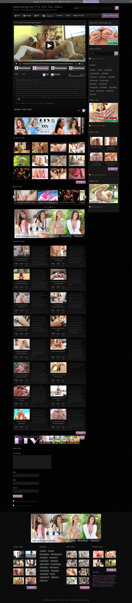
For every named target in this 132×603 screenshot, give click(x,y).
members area (50, 103)
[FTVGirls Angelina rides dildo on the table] (84, 554)
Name (15, 472)
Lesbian (112, 581)
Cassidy (24, 109)
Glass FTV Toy (100, 577)
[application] (49, 46)
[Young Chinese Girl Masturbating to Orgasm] (18, 581)
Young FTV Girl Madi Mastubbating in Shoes (34, 197)
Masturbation (17, 109)
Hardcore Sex (93, 77)
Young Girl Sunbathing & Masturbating (77, 147)
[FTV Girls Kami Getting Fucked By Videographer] (110, 554)
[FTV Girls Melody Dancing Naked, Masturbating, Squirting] (98, 563)
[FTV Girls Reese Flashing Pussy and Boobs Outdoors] (110, 563)
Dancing (94, 577)
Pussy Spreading (108, 586)
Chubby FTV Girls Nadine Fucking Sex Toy (58, 147)
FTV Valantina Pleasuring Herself (40, 160)
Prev (14, 197)
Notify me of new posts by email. (22, 506)
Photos (68, 15)
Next (84, 197)
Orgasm (30, 109)
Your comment (17, 453)
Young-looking (110, 579)
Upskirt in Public (104, 575)
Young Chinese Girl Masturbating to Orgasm (76, 197)
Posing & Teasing (104, 80)
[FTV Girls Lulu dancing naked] (18, 554)
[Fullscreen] (83, 64)
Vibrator (112, 577)
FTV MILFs (59, 15)
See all (81, 182)
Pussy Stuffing (112, 87)
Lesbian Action (102, 77)
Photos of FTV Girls (97, 59)
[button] (49, 45)
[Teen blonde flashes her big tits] (84, 581)
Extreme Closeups (106, 583)
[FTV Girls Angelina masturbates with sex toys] (71, 563)
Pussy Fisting (103, 87)
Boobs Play (107, 584)
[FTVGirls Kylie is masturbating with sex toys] (84, 572)
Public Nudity (93, 84)
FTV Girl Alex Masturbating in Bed (40, 174)
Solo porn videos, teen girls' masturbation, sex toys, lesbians (35, 10)
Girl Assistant (105, 73)
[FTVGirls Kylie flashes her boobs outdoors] (71, 581)
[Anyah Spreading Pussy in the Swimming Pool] (30, 572)
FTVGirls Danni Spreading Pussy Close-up (77, 174)
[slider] (48, 63)
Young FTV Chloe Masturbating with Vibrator (55, 197)
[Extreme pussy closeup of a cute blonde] (71, 572)
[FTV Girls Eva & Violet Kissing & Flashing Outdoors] (18, 563)
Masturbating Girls (97, 207)
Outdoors (95, 575)
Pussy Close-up (102, 84)
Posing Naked (96, 578)
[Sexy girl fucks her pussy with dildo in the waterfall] (84, 563)
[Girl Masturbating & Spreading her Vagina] (98, 554)
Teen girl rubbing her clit (58, 160)
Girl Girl (109, 578)
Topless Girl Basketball (21, 147)
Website (15, 488)
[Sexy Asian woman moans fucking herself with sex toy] (71, 554)
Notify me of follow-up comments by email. (25, 501)
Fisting (108, 581)
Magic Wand (104, 581)
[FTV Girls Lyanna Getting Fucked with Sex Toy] (18, 572)
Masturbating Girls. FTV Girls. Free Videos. (37, 7)
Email (15, 480)
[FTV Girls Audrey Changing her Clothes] (30, 563)
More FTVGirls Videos (98, 126)
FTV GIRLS (36, 1)
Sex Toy (92, 91)
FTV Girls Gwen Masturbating (58, 174)
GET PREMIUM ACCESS (90, 1)
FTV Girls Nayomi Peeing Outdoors (77, 160)
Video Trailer (93, 94)
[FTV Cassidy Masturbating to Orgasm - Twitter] (83, 110)
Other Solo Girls (94, 80)
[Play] (16, 64)
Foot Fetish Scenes (94, 73)
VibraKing (102, 584)
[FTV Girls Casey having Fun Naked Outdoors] (30, 554)
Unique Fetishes (100, 91)
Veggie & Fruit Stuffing (101, 579)
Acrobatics (92, 70)
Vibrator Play (110, 91)
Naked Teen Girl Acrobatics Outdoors (21, 160)
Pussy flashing (96, 582)
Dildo (115, 577)
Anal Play (100, 70)
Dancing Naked (108, 70)
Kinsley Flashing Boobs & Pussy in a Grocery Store (40, 147)
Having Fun (98, 581)
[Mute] (80, 64)
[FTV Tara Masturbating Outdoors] (30, 581)
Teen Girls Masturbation (98, 175)
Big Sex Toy (97, 584)
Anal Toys (101, 578)
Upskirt (99, 575)
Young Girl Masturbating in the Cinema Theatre (21, 174)
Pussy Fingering (94, 87)
